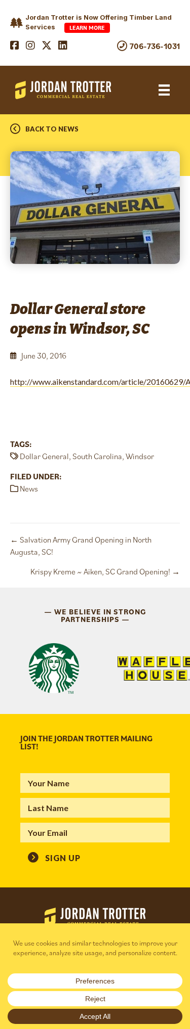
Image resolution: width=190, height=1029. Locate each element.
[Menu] (164, 90)
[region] (95, 668)
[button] (54, 857)
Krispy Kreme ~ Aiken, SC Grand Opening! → (105, 571)
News (29, 488)
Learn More (87, 27)
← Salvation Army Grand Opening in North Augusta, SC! (80, 545)
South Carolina (97, 456)
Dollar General (44, 456)
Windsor (140, 456)
